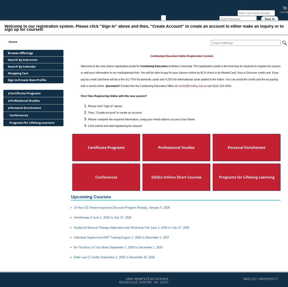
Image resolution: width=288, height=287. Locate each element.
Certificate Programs (24, 93)
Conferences (18, 115)
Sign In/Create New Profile (27, 80)
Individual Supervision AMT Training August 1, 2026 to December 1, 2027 (121, 237)
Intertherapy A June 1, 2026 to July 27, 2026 (102, 217)
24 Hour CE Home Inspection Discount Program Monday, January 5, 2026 (122, 207)
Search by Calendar (22, 66)
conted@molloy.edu (190, 86)
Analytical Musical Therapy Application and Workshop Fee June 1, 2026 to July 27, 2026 (131, 227)
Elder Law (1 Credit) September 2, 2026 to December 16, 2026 (114, 257)
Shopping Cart (18, 73)
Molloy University (261, 279)
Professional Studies (24, 101)
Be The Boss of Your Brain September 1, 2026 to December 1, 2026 (118, 247)
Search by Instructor (23, 60)
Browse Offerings (20, 53)
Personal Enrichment (25, 108)
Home (13, 42)
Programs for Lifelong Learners (31, 123)
